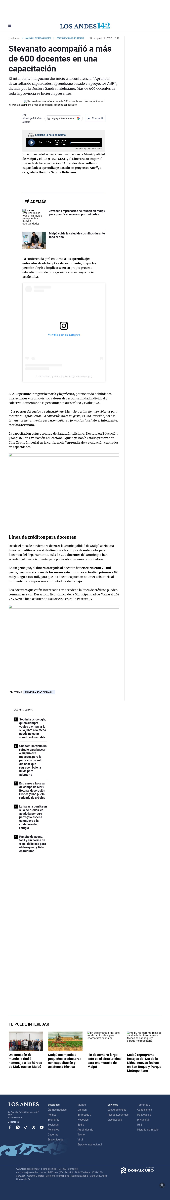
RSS (139, 1124)
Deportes (53, 1134)
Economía (53, 1119)
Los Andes (14, 38)
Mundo (82, 1104)
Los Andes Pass (116, 1109)
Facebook (10, 1127)
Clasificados (114, 1119)
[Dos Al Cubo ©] (137, 1172)
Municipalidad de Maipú (39, 692)
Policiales (53, 1129)
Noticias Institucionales (38, 37)
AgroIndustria (85, 1129)
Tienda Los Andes (117, 1114)
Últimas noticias (57, 1109)
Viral (80, 1139)
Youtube (42, 1127)
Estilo (81, 1124)
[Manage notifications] (162, 1185)
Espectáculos (55, 1139)
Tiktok (26, 1127)
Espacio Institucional (90, 1144)
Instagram (18, 1127)
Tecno (81, 1134)
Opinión (82, 1109)
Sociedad (53, 1124)
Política (52, 1114)
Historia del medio (148, 1129)
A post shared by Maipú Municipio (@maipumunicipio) (64, 376)
